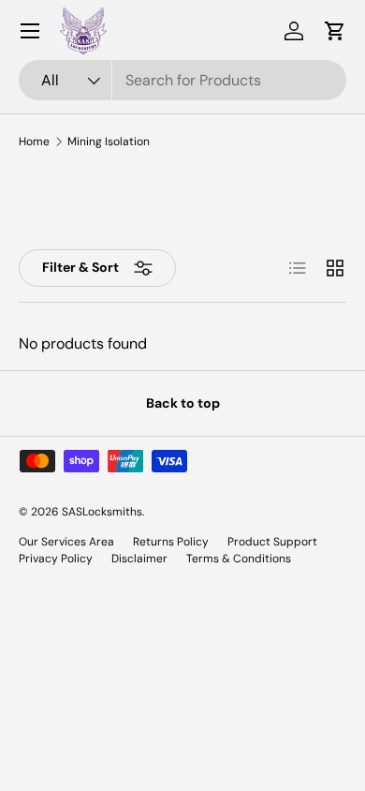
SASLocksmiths (102, 511)
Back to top (183, 403)
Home (34, 141)
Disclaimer (139, 558)
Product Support (272, 541)
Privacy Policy (56, 558)
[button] (335, 31)
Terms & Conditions (238, 558)
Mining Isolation (108, 141)
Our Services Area (66, 541)
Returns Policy (171, 541)
